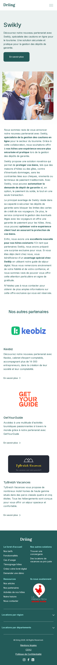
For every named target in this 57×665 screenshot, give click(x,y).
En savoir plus (16, 56)
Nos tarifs (8, 551)
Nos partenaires (11, 588)
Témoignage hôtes (13, 564)
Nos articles (9, 583)
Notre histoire (10, 596)
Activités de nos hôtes (14, 592)
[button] (51, 5)
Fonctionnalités (11, 555)
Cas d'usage (10, 560)
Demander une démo (14, 573)
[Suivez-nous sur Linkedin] (33, 659)
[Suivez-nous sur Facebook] (28, 659)
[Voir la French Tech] (39, 593)
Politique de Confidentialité (28, 654)
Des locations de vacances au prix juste (41, 560)
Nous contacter (11, 601)
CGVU (28, 649)
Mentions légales (28, 645)
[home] (9, 5)
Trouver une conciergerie (36, 552)
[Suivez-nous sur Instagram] (24, 659)
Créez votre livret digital (15, 569)
